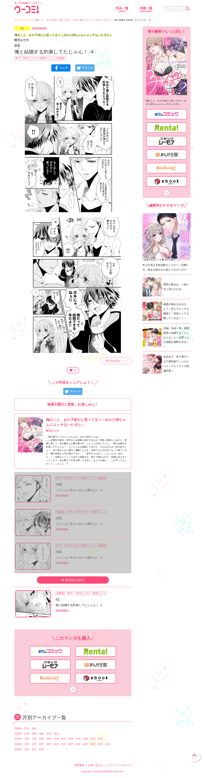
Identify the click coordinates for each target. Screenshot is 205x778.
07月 (26, 728)
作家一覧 (146, 9)
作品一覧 (122, 9)
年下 (17, 58)
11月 (34, 744)
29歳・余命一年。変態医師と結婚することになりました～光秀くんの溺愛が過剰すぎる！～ (176, 337)
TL (22, 28)
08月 (41, 733)
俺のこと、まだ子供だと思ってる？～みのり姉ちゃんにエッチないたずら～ (73, 20)
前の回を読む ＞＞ (116, 360)
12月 (26, 733)
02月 (93, 738)
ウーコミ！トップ (23, 20)
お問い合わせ (95, 765)
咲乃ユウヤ (30, 58)
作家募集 (79, 765)
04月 (34, 728)
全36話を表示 (75, 580)
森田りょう (46, 58)
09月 (34, 733)
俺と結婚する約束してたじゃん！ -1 (79, 605)
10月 (34, 738)
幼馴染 (60, 58)
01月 (56, 733)
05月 (71, 738)
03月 (85, 738)
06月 (63, 738)
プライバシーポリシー (119, 765)
